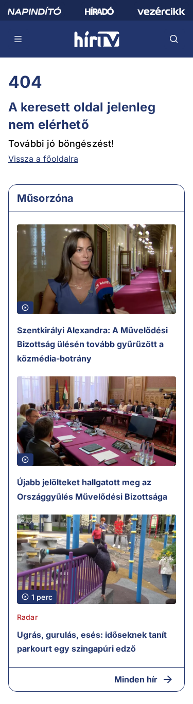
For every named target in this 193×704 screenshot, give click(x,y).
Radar (27, 617)
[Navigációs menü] (18, 39)
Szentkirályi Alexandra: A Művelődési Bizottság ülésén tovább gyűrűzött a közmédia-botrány (92, 344)
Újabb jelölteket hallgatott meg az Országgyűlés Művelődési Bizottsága (92, 489)
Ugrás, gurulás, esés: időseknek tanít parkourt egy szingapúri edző (92, 642)
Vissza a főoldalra (43, 158)
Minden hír (135, 679)
